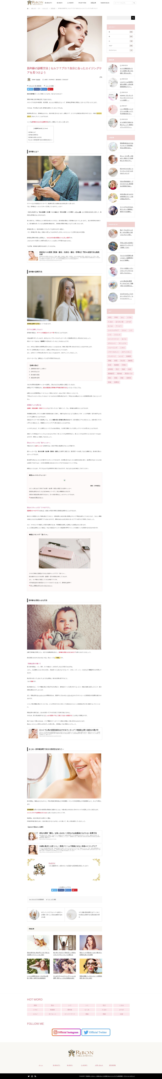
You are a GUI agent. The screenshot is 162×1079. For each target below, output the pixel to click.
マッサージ (112, 356)
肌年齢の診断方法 (33, 134)
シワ (49, 86)
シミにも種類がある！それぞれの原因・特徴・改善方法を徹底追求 (37, 977)
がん (122, 317)
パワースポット (113, 352)
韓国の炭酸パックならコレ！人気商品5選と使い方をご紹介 (91, 977)
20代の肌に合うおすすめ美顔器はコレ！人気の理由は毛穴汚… (126, 196)
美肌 (52, 86)
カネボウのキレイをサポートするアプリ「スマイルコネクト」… (126, 296)
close (46, 128)
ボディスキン (126, 352)
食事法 (116, 382)
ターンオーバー (41, 695)
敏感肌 (116, 365)
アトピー (119, 326)
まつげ (128, 322)
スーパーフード (113, 339)
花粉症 (128, 378)
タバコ (124, 339)
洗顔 (123, 369)
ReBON (38, 79)
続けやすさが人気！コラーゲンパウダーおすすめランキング (126, 171)
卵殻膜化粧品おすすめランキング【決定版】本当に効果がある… (126, 145)
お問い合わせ (99, 1065)
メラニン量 (78, 212)
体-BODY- (60, 3)
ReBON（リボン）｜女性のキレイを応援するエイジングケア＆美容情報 (104, 1076)
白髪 (129, 369)
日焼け (124, 365)
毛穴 (117, 369)
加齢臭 (130, 360)
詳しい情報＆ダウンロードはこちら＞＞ (41, 585)
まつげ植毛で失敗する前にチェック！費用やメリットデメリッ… (126, 125)
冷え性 (122, 360)
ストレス (117, 334)
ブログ (120, 45)
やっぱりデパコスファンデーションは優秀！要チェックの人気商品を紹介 (64, 977)
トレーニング (112, 347)
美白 (109, 378)
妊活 (109, 365)
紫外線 (119, 373)
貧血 (109, 382)
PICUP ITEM (82, 3)
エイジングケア (113, 330)
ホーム (41, 1065)
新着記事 (93, 3)
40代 (109, 317)
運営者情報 (112, 1065)
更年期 (110, 369)
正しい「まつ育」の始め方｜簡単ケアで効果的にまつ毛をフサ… (126, 158)
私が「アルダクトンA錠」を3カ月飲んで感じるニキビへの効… (126, 232)
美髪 (121, 378)
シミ (47, 86)
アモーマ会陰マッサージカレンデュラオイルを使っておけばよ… (126, 271)
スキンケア (45, 8)
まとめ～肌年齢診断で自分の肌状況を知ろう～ (40, 140)
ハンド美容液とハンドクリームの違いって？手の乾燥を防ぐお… (126, 111)
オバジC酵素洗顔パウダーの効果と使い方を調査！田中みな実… (126, 71)
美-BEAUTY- (48, 3)
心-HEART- (70, 3)
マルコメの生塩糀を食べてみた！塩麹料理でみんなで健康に (126, 258)
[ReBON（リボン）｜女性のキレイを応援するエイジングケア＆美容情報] (81, 1056)
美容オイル (128, 373)
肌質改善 (53, 8)
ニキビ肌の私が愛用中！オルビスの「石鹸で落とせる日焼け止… (126, 283)
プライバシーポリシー (129, 1076)
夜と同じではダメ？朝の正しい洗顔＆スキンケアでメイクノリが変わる (64, 953)
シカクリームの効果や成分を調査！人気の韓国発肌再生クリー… (126, 84)
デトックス (122, 343)
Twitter (28, 1075)
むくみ (110, 326)
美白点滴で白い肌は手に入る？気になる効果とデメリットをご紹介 (38, 953)
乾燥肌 (128, 356)
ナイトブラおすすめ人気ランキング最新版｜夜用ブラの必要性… (126, 209)
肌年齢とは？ (32, 132)
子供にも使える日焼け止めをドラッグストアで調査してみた (126, 245)
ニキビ (122, 347)
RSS (35, 1075)
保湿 (115, 360)
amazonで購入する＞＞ (36, 497)
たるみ (110, 322)
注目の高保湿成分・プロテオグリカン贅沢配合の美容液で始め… (126, 184)
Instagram (31, 1075)
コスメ (124, 330)
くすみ (129, 317)
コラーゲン (70, 695)
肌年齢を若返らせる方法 (34, 137)
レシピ (121, 356)
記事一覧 (33, 8)
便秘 (109, 360)
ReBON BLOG (105, 3)
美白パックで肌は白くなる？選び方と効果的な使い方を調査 (91, 953)
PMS (116, 317)
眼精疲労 (111, 373)
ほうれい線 (119, 322)
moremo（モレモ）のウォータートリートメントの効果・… (126, 98)
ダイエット (112, 343)
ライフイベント (120, 50)
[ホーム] (27, 6)
